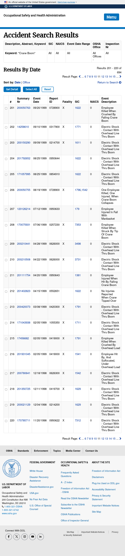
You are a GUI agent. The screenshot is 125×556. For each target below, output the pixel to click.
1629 (78, 389)
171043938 (23, 322)
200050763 (23, 108)
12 (102, 76)
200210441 (23, 243)
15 (113, 76)
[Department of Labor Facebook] (8, 536)
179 (77, 209)
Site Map (96, 511)
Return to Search (108, 82)
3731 (78, 259)
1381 (78, 275)
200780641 (23, 373)
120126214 (23, 209)
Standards (23, 450)
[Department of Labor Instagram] (24, 536)
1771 (78, 127)
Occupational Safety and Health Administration (34, 15)
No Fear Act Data (39, 499)
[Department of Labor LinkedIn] (40, 536)
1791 (78, 306)
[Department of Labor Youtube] (32, 536)
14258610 (23, 127)
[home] (11, 467)
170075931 (23, 224)
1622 (78, 108)
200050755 (23, 190)
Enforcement (41, 450)
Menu (112, 17)
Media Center (73, 450)
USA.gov (34, 493)
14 (110, 76)
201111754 (23, 275)
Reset (47, 89)
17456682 (23, 338)
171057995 (23, 174)
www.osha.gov (9, 513)
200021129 (23, 404)
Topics (57, 450)
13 (106, 76)
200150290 (23, 142)
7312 (78, 420)
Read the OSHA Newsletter (75, 498)
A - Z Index (66, 482)
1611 (78, 142)
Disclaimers (98, 477)
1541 (78, 354)
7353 (78, 224)
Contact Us (91, 450)
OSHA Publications (70, 514)
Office (26, 82)
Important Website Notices (105, 505)
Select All (31, 89)
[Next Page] (120, 76)
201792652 (23, 158)
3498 (78, 243)
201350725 (23, 389)
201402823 (23, 291)
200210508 (23, 259)
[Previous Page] (80, 76)
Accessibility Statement (104, 489)
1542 (84, 190)
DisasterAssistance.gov (42, 486)
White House (36, 470)
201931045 (23, 354)
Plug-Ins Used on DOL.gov (105, 483)
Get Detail (12, 89)
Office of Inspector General (75, 520)
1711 (78, 322)
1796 (78, 190)
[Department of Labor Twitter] (16, 536)
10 (95, 76)
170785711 (23, 420)
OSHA (9, 450)
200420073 (23, 306)
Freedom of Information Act (106, 470)
